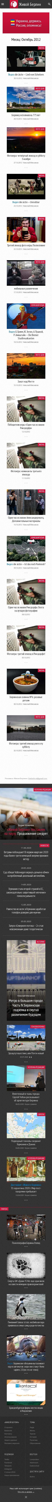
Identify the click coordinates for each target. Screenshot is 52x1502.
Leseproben (34, 1459)
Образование (35, 1443)
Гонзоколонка (37, 1026)
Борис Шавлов (30, 1104)
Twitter (6, 1459)
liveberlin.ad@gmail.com (37, 778)
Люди (32, 1427)
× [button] (26, 1497)
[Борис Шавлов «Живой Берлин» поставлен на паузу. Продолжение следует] (26, 839)
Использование (10, 1437)
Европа (41, 1114)
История (40, 941)
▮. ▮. (30, 1057)
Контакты (8, 1434)
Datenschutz (34, 1466)
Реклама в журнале (12, 1443)
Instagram (8, 1469)
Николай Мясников (30, 78)
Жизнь (41, 48)
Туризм (32, 1434)
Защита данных (10, 1440)
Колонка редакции (43, 789)
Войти (32, 1477)
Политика (33, 1440)
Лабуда (4, 1209)
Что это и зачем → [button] (26, 1492)
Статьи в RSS (9, 1472)
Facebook (8, 1463)
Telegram (8, 1466)
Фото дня (40, 88)
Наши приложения (11, 1475)
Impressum (34, 1463)
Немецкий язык (37, 305)
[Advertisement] (26, 769)
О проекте (8, 1427)
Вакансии (8, 1431)
